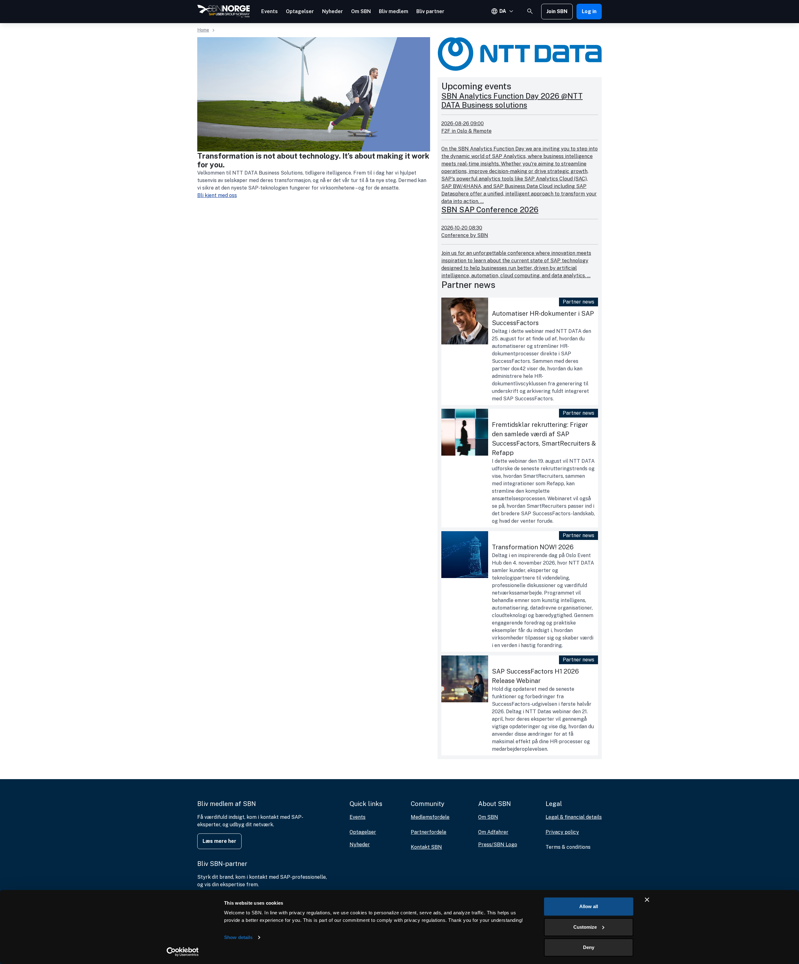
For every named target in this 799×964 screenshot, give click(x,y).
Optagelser (300, 11)
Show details (238, 937)
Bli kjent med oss (217, 195)
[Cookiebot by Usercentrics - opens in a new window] (182, 952)
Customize (585, 927)
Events (269, 11)
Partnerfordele (428, 832)
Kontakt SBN (426, 847)
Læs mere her (219, 841)
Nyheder (332, 11)
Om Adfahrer (493, 832)
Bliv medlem (393, 11)
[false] (529, 11)
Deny (588, 947)
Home (203, 29)
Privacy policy (562, 832)
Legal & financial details (574, 817)
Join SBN (557, 11)
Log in (589, 11)
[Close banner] (647, 899)
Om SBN (361, 11)
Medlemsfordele (430, 817)
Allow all (588, 906)
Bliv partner (430, 11)
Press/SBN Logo (497, 845)
